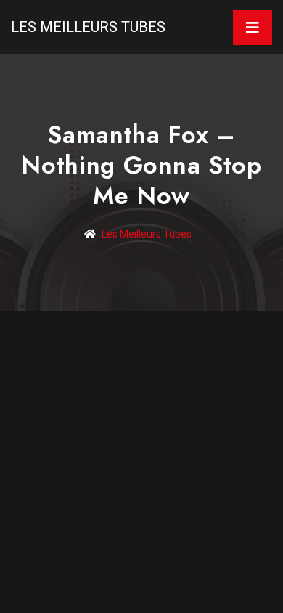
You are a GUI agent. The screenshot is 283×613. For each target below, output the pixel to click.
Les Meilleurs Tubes (88, 27)
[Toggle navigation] (252, 27)
